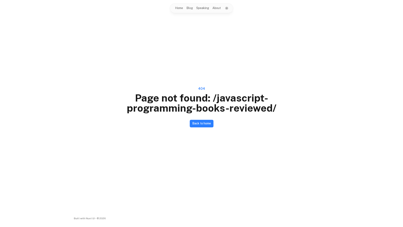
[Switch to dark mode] (227, 8)
